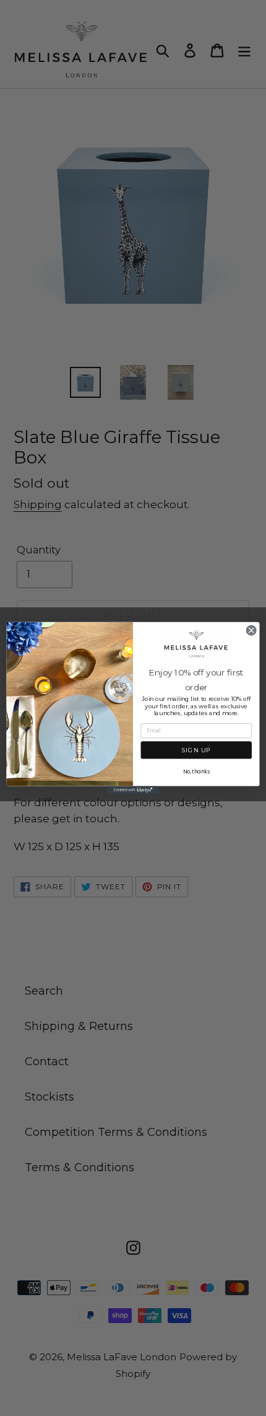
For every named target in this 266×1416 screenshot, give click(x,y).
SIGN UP (196, 750)
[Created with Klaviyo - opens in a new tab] (133, 790)
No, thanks (196, 771)
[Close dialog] (251, 630)
